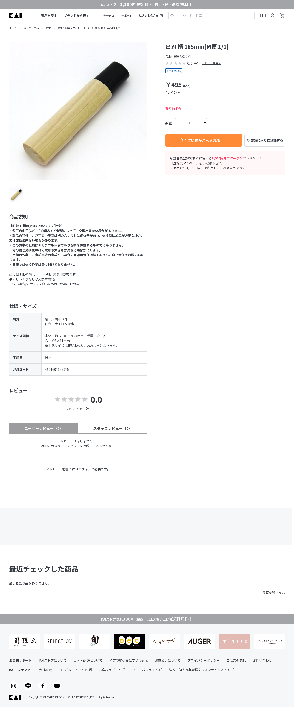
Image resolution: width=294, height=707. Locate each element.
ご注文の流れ (236, 660)
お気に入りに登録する (267, 140)
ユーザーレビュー (43, 428)
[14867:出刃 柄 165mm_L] (16, 194)
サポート (126, 15)
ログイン (84, 469)
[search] (172, 16)
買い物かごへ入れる (203, 140)
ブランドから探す (76, 15)
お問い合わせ (262, 660)
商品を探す (49, 15)
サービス (108, 15)
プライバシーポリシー (203, 660)
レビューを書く (211, 63)
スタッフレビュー (112, 428)
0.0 (96, 399)
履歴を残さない (273, 592)
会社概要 (45, 669)
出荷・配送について (88, 660)
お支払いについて (168, 660)
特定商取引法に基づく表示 (128, 660)
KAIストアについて (53, 660)
